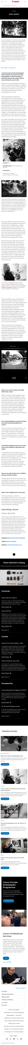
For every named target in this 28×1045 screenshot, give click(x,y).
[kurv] (2, 2)
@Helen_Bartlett (11, 541)
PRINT (2, 855)
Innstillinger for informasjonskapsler (14, 1031)
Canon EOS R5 (6, 611)
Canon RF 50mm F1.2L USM (10, 661)
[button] (26, 378)
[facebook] (7, 1039)
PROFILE (14, 11)
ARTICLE (3, 786)
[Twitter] (17, 1039)
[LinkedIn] (14, 1039)
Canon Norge (13, 1035)
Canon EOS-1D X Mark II (9, 598)
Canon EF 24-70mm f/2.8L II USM (12, 643)
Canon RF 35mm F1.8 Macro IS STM (13, 286)
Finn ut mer (5, 764)
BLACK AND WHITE (5, 753)
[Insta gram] (10, 1039)
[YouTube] (21, 1039)
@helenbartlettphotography (16, 538)
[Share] (14, 554)
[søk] (6, 2)
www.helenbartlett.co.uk (14, 545)
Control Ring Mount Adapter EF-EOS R (13, 690)
